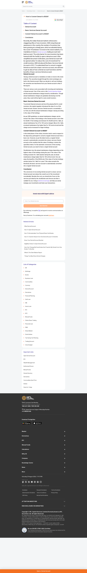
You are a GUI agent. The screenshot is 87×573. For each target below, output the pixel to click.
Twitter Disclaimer (55, 490)
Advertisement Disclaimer (28, 492)
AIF (26, 268)
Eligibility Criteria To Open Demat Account (35, 243)
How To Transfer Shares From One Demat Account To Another (41, 236)
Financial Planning (30, 296)
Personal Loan (29, 324)
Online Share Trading (30, 320)
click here (51, 215)
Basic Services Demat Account (36, 30)
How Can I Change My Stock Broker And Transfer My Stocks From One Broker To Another (43, 248)
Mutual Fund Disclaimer (42, 495)
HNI (26, 303)
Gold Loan (28, 299)
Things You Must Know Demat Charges (34, 256)
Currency (27, 285)
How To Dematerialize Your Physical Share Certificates (39, 233)
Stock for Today (28, 387)
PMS (26, 327)
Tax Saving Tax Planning (31, 338)
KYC (26, 313)
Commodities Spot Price (30, 380)
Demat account (41, 52)
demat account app (43, 181)
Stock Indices (28, 334)
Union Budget (28, 345)
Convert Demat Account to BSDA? (37, 34)
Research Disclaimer (42, 490)
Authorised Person (29, 366)
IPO (26, 310)
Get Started (43, 206)
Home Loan (28, 306)
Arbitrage (27, 271)
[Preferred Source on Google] (58, 19)
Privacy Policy (54, 492)
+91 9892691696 (26, 411)
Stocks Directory (28, 373)
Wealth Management (29, 362)
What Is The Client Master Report (33, 252)
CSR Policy (24, 495)
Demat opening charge (54, 91)
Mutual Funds (28, 317)
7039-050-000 (35, 406)
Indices (25, 383)
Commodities (28, 282)
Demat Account (30, 27)
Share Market (29, 331)
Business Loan (29, 278)
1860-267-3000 (26, 406)
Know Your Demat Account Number (33, 240)
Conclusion (29, 37)
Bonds (27, 275)
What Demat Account (30, 226)
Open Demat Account (29, 355)
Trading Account (29, 341)
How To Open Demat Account (32, 229)
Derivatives (28, 292)
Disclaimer (24, 490)
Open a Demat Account (43, 571)
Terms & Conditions (41, 492)
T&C (39, 210)
